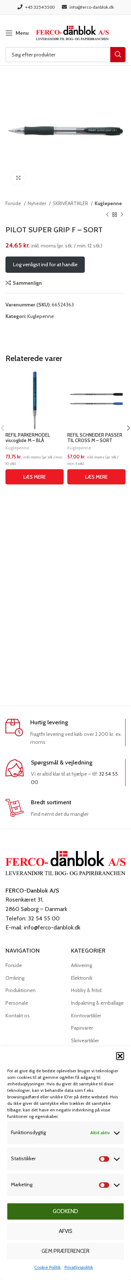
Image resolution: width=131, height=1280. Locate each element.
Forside (13, 203)
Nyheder (37, 203)
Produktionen (20, 990)
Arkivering (81, 965)
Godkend (65, 1211)
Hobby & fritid (86, 990)
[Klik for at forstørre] (18, 178)
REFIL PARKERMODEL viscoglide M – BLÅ (27, 437)
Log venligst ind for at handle (45, 264)
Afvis (65, 1231)
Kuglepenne (108, 203)
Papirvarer (82, 1028)
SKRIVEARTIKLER (71, 203)
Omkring (14, 978)
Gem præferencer (65, 1251)
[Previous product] (107, 214)
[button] (120, 1056)
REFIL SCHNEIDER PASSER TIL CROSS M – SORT (94, 437)
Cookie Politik (47, 1267)
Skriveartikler (85, 1040)
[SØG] (118, 54)
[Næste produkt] (122, 214)
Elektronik (81, 978)
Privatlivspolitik (78, 1267)
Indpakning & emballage (97, 1003)
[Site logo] (72, 32)
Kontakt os (17, 1015)
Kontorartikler (86, 1015)
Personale (16, 1003)
